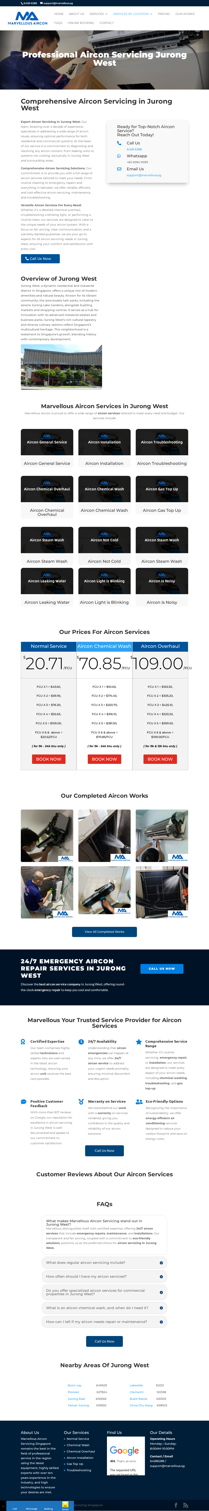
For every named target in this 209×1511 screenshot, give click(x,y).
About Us (76, 14)
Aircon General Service (47, 463)
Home (58, 14)
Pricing (164, 14)
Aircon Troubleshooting (162, 463)
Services (97, 14)
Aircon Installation (104, 463)
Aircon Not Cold (104, 561)
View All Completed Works (104, 932)
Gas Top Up (75, 1464)
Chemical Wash (78, 1445)
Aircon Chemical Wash (104, 510)
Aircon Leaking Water (47, 602)
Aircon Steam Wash (47, 561)
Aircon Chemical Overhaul (47, 512)
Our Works (185, 14)
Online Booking (81, 23)
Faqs (58, 23)
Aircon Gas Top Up (162, 510)
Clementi (136, 1392)
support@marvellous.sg (144, 175)
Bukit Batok (138, 1399)
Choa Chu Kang (141, 1405)
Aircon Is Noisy (162, 602)
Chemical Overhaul (81, 1451)
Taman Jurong (78, 1405)
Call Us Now (40, 259)
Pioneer (73, 1392)
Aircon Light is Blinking (104, 602)
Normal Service (78, 1439)
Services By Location (131, 14)
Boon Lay (74, 1385)
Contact (107, 23)
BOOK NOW (48, 759)
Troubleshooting (79, 1470)
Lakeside (136, 1385)
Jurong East (76, 1399)
